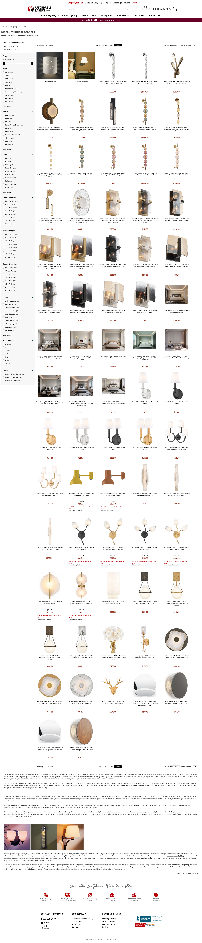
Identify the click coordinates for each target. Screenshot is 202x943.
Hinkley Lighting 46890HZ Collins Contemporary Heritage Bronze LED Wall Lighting (50, 657)
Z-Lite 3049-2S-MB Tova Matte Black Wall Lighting (113, 448)
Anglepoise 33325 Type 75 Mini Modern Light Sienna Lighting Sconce (113, 494)
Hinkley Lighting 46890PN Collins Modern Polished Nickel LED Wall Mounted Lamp (81, 656)
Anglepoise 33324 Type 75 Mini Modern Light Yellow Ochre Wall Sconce (81, 494)
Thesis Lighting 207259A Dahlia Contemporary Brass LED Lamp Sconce (113, 357)
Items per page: (186, 45)
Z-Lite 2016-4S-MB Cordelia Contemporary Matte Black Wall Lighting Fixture (176, 448)
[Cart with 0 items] (175, 9)
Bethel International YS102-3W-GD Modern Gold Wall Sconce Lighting (176, 548)
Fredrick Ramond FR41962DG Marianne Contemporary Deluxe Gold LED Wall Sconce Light (113, 657)
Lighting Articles (109, 918)
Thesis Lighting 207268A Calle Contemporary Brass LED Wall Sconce (176, 311)
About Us (76, 924)
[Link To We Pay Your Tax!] (67, 895)
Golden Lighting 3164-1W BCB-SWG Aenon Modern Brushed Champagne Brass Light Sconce (81, 266)
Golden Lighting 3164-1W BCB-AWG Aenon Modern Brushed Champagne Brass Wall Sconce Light (49, 266)
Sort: (166, 45)
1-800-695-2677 (48, 918)
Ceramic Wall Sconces (10, 46)
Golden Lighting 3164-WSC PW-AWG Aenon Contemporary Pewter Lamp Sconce (145, 265)
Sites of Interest (109, 921)
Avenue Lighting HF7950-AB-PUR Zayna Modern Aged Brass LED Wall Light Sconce (144, 174)
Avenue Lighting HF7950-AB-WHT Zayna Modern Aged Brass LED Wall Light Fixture (176, 174)
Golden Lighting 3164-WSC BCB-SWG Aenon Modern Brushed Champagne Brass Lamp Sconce (145, 220)
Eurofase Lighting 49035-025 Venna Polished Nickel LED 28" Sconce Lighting (50, 548)
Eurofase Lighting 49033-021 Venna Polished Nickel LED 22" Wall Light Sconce (176, 494)
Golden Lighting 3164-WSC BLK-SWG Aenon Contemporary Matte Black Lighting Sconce (113, 265)
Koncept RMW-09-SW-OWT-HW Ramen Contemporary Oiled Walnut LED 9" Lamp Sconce (81, 749)
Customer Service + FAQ (82, 918)
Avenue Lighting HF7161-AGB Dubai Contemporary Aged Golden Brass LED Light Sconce (49, 174)
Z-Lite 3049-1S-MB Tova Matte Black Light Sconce (177, 402)
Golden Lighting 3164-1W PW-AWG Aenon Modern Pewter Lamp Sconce (113, 311)
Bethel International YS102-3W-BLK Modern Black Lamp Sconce (144, 548)
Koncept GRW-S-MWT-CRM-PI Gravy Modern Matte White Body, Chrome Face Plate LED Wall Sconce (50, 749)
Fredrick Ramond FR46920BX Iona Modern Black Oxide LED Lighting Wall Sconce (176, 656)
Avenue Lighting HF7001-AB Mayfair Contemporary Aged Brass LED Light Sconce (50, 128)
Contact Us (77, 921)
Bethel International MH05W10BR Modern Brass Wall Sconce (50, 602)
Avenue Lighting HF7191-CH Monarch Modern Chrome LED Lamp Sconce (145, 82)
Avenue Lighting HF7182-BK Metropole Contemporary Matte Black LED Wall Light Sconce (113, 129)
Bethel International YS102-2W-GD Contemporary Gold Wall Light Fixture (113, 548)
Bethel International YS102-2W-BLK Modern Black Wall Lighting (81, 548)
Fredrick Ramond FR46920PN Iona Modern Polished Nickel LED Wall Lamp (81, 702)
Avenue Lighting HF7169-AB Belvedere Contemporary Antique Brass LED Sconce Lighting (50, 220)
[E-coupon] (146, 8)
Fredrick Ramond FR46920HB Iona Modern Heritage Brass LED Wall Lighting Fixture (49, 702)
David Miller (194, 873)
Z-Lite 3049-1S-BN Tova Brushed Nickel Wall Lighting (145, 402)
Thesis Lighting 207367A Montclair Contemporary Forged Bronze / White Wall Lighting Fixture (145, 357)
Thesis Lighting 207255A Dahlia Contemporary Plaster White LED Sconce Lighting (49, 357)
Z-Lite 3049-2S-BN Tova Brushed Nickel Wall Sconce (81, 448)
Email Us (47, 922)
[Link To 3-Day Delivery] (46, 895)
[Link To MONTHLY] (156, 895)
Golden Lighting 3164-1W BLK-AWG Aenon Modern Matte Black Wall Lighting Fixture (176, 265)
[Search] (126, 9)
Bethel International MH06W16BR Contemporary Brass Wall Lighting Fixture (81, 602)
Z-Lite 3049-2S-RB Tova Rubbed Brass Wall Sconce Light (144, 448)
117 (106, 45)
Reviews (105, 927)
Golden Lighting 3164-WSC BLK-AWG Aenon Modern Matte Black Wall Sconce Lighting (176, 219)
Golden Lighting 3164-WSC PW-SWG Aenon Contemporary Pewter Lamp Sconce (49, 311)
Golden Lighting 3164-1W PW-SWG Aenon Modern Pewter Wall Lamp (145, 311)
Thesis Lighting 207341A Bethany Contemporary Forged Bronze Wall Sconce (113, 402)
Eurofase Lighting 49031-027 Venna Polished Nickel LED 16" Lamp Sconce (145, 494)
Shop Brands (155, 15)
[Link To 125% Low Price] (112, 895)
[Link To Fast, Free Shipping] (90, 895)
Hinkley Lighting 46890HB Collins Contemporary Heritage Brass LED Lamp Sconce (176, 603)
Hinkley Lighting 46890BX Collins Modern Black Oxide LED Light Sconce (145, 602)
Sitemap (75, 927)
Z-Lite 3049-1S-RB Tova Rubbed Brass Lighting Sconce (50, 448)
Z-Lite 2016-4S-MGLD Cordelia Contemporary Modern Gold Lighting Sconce (50, 494)
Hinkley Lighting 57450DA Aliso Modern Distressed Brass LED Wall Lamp (145, 656)
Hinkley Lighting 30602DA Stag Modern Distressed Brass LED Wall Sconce (113, 702)
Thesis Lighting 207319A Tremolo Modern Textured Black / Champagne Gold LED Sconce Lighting (81, 403)
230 (111, 45)
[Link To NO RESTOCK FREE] (134, 895)
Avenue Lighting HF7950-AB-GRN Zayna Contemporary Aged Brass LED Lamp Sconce (81, 174)
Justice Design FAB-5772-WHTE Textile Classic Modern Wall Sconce (113, 602)
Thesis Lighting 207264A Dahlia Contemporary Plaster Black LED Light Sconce (49, 402)
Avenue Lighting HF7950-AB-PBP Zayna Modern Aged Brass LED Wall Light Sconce (113, 174)
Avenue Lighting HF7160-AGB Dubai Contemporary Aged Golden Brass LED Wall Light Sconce (176, 129)
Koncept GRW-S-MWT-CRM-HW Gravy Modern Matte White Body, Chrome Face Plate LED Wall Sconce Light (145, 703)
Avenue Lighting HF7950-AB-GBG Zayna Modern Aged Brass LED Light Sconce (145, 128)
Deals (134, 3)
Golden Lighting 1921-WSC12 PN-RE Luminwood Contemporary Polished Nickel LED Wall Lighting (81, 220)
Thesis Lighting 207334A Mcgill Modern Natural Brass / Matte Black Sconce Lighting (176, 357)
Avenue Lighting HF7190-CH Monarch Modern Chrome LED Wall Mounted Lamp (113, 82)
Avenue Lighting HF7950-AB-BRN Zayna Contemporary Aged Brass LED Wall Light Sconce (81, 129)
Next (117, 45)
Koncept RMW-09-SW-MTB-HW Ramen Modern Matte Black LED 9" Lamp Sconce (177, 702)
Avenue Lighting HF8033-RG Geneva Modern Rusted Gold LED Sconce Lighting (176, 82)
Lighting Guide (108, 924)
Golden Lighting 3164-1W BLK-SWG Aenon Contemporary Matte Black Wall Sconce (81, 311)
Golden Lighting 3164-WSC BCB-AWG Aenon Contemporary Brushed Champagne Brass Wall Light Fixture (113, 220)
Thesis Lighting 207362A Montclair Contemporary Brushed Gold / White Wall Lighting (81, 357)
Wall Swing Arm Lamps (11, 49)
